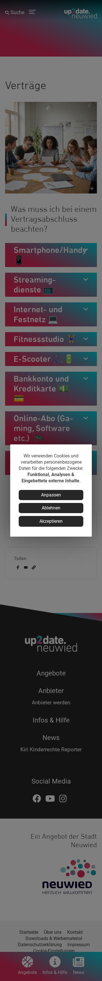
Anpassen (51, 495)
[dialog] (51, 490)
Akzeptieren (51, 521)
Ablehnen (51, 508)
